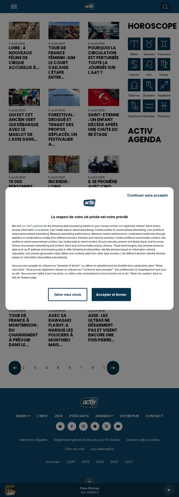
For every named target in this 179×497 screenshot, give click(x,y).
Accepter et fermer (111, 294)
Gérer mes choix (67, 294)
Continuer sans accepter (147, 195)
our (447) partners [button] (32, 226)
